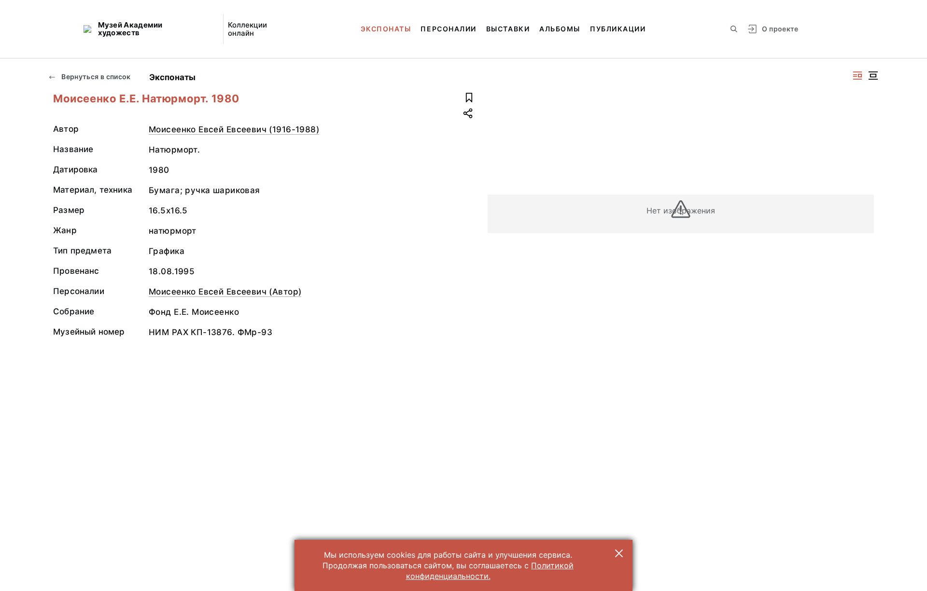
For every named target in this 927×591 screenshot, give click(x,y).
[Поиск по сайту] (734, 29)
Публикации (618, 29)
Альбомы (559, 29)
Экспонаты (386, 29)
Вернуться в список (95, 76)
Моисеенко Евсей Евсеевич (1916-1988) (234, 129)
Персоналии (448, 29)
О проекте (780, 29)
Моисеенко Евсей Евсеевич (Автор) (225, 291)
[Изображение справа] (857, 75)
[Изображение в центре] (873, 75)
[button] (619, 553)
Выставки (508, 29)
